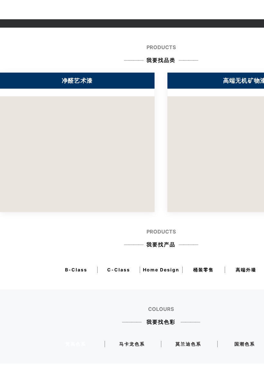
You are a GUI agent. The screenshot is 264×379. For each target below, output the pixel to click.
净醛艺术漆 (93, 9)
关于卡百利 (67, 9)
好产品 (115, 9)
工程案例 (207, 9)
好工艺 (149, 9)
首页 (47, 9)
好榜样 (166, 9)
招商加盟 (186, 9)
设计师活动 (231, 9)
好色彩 (132, 9)
